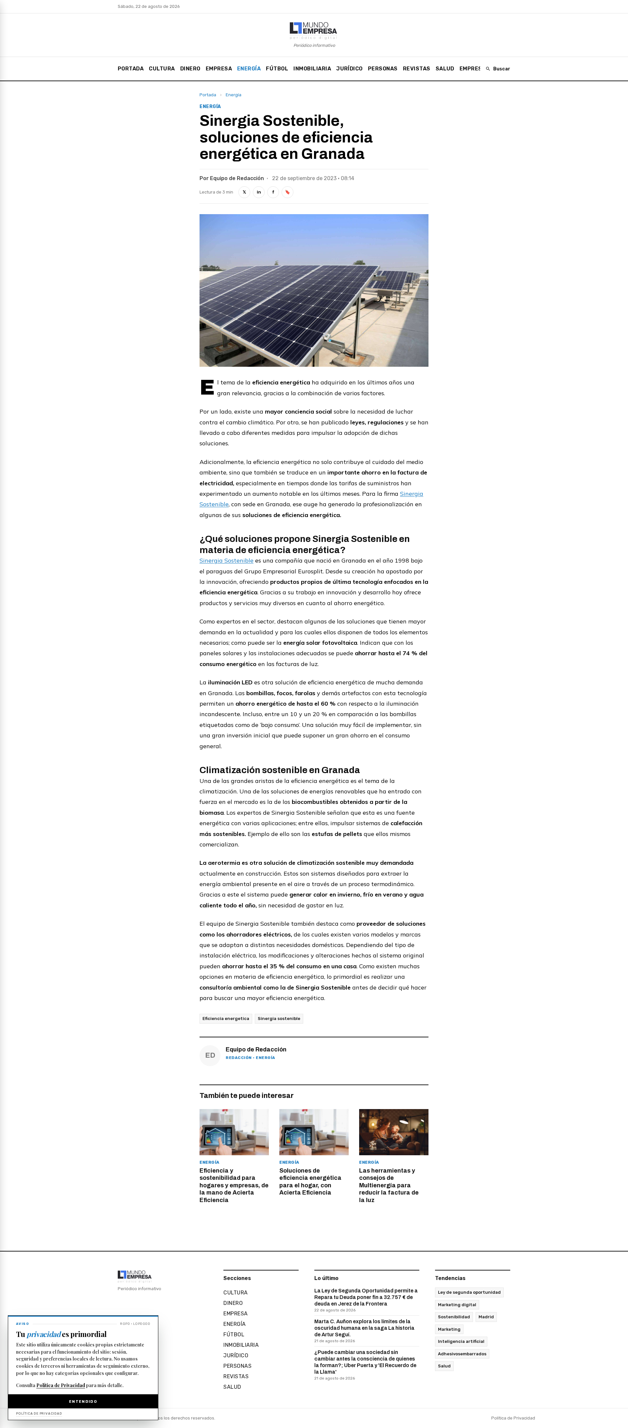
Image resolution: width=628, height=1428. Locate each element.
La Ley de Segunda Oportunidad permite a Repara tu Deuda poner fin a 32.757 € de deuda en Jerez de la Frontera (366, 1300)
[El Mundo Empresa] (314, 30)
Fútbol (277, 68)
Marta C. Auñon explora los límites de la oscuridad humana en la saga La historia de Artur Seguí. (364, 1331)
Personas (383, 68)
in (259, 192)
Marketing (449, 1329)
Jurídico (349, 68)
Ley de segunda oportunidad (469, 1292)
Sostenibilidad (454, 1316)
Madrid (486, 1316)
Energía (249, 68)
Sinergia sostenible (279, 1018)
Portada (131, 68)
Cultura (162, 68)
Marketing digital (457, 1304)
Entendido (83, 1401)
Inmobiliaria (312, 68)
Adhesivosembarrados (462, 1353)
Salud (445, 68)
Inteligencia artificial (461, 1341)
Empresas (475, 68)
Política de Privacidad (513, 1418)
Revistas (416, 68)
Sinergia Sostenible (226, 560)
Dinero (190, 68)
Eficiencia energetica (225, 1018)
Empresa (219, 68)
